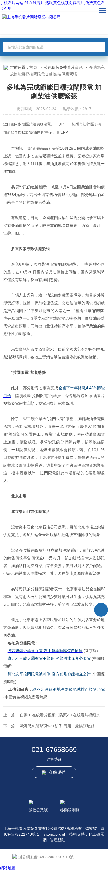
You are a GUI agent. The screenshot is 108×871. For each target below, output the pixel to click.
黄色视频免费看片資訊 (63, 67)
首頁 (33, 67)
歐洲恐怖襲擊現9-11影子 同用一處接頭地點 (57, 726)
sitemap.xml (54, 834)
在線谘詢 (57, 772)
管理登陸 (57, 840)
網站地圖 (8, 868)
